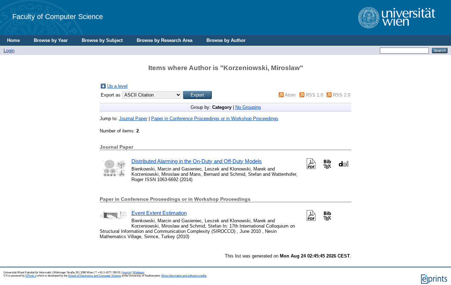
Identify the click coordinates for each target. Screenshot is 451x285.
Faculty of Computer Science (57, 16)
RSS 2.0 (341, 95)
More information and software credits (183, 275)
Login (9, 50)
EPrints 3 (30, 275)
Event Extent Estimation (159, 213)
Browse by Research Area (164, 40)
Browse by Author (226, 40)
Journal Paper (133, 118)
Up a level (117, 86)
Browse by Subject (102, 40)
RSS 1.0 (314, 95)
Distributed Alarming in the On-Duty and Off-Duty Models (196, 161)
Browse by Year (51, 40)
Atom (290, 95)
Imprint (126, 272)
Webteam (138, 272)
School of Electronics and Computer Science (94, 275)
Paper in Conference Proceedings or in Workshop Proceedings (214, 118)
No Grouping (248, 107)
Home (13, 40)
